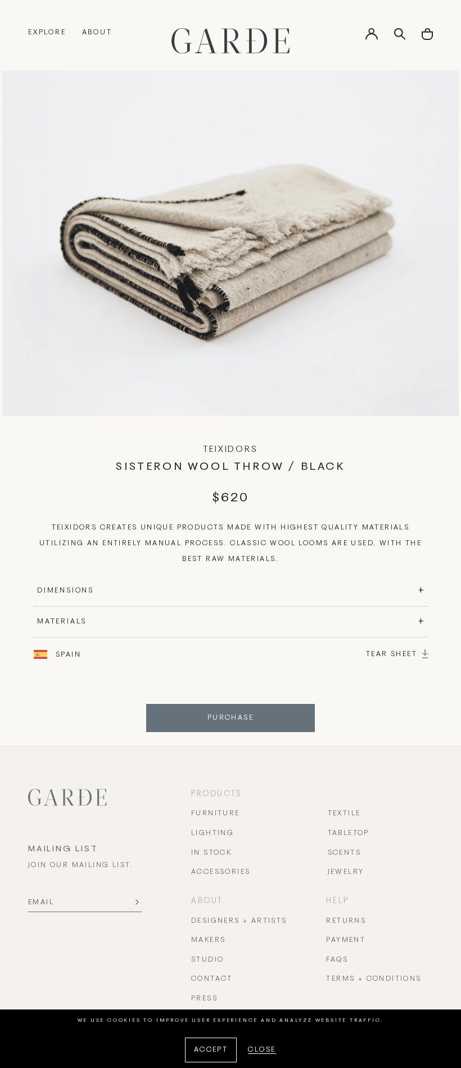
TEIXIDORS (230, 450)
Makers (208, 940)
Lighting (212, 833)
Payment (345, 940)
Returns (346, 921)
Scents (344, 853)
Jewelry (346, 872)
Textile (344, 813)
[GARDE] (230, 40)
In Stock (211, 853)
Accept (211, 1050)
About (97, 32)
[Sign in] (371, 37)
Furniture (215, 813)
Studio (207, 960)
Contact (212, 979)
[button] (427, 38)
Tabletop (348, 833)
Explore (47, 32)
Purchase (230, 718)
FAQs (337, 960)
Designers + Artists (239, 921)
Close (262, 1050)
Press (204, 998)
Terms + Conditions (373, 979)
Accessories (220, 872)
